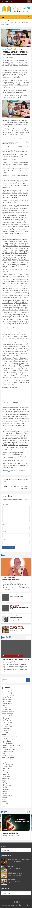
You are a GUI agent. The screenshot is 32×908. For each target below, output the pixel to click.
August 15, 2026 (11, 862)
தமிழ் (3, 806)
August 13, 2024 (6, 662)
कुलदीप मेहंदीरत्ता (6, 714)
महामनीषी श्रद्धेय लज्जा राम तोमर (17, 628)
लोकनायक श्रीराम (6, 764)
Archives (3, 847)
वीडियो (4, 773)
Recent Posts (6, 856)
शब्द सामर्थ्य (5, 777)
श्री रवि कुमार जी (6, 783)
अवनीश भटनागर (6, 704)
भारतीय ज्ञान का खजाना (8, 750)
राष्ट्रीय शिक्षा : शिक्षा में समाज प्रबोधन (20, 905)
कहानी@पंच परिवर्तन (7, 712)
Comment (5, 504)
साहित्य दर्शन (5, 791)
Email (4, 532)
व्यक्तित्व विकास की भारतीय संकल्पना (15, 873)
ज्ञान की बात (5, 720)
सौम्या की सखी (11, 867)
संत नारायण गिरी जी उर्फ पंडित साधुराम (10, 580)
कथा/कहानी (5, 710)
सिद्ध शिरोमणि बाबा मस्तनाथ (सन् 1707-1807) (19, 608)
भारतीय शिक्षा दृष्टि (6, 752)
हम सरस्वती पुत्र (6, 796)
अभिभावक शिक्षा (14, 49)
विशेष (3, 771)
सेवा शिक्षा (4, 794)
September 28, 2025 (15, 599)
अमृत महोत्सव (5, 701)
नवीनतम (20, 49)
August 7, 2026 (11, 882)
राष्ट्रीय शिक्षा (11, 58)
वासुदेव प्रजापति (6, 766)
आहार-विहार (5, 706)
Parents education (20, 470)
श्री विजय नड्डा (5, 785)
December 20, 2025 (8, 836)
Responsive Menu (29, 1)
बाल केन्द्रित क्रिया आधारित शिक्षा (10, 745)
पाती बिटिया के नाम (7, 739)
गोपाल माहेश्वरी (6, 716)
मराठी (3, 754)
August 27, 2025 (14, 611)
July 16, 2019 (5, 58)
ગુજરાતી (4, 804)
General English (6, 691)
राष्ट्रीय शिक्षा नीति (6, 637)
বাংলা (3, 800)
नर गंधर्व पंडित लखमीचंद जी (16, 618)
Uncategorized (6, 693)
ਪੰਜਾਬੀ (4, 802)
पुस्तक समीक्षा (5, 741)
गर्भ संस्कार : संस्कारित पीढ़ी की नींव (11, 833)
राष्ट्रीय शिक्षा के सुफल (7, 758)
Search (28, 680)
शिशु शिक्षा (4, 781)
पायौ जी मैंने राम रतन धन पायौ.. (17, 597)
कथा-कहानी (5, 708)
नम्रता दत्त (4, 731)
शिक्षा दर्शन (4, 779)
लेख (3, 762)
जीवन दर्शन (4, 577)
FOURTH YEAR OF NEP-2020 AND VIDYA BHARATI (16, 660)
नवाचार (4, 733)
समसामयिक (5, 789)
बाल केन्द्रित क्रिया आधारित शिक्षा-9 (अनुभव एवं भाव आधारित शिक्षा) (15, 488)
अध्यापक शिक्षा (6, 49)
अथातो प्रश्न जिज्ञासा (11, 880)
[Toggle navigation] (3, 17)
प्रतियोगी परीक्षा (6, 743)
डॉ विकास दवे (5, 724)
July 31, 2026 (5, 582)
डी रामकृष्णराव (6, 656)
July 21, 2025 (13, 630)
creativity (7, 470)
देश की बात (5, 729)
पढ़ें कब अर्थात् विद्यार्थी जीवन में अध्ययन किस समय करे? (16, 481)
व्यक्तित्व (4, 555)
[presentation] (27, 637)
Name (4, 524)
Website (4, 539)
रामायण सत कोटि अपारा (8, 756)
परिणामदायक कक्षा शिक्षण (8, 737)
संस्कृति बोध (5, 787)
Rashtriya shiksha (6, 472)
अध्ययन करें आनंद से (7, 695)
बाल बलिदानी (5, 748)
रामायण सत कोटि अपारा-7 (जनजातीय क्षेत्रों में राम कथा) (19, 860)
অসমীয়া (4, 798)
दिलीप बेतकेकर (6, 727)
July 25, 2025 (13, 620)
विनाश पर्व (4, 768)
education (13, 470)
